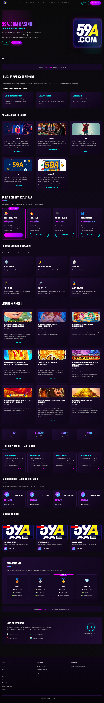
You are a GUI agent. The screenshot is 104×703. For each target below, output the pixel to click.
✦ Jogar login (18, 151)
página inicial (48, 67)
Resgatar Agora (14, 235)
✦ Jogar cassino (52, 149)
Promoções (51, 2)
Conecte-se (95, 2)
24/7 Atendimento (41, 666)
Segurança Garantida (42, 669)
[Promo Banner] (52, 59)
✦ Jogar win (86, 151)
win (39, 2)
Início (19, 2)
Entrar (85, 2)
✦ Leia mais (18, 342)
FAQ (44, 2)
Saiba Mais (39, 234)
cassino (32, 2)
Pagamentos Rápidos (42, 673)
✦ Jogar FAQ (18, 185)
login (26, 2)
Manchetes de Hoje (64, 2)
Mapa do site (5, 689)
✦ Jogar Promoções (52, 187)
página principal (44, 609)
